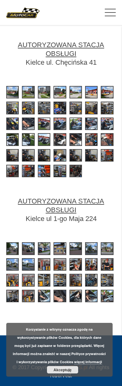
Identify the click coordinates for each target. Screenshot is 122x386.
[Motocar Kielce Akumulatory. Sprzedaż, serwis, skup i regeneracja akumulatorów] (23, 12)
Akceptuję (62, 370)
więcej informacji (88, 361)
